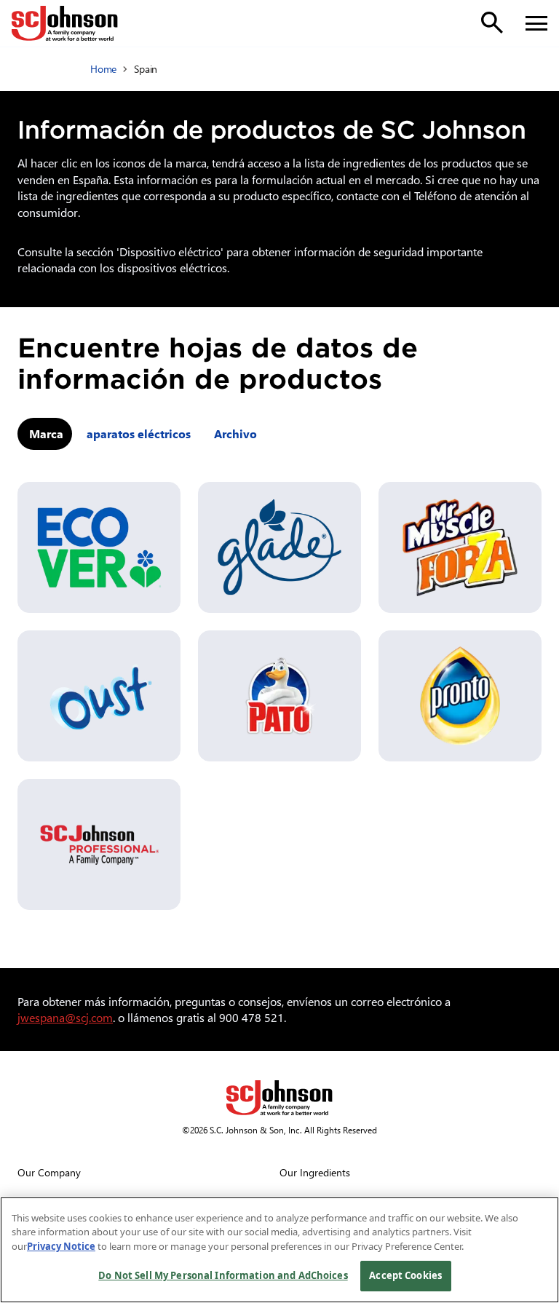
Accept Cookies (405, 1275)
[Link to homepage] (65, 23)
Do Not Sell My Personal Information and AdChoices (222, 1275)
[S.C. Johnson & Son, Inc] (279, 1097)
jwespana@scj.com (65, 1017)
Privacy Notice (61, 1246)
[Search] (492, 22)
